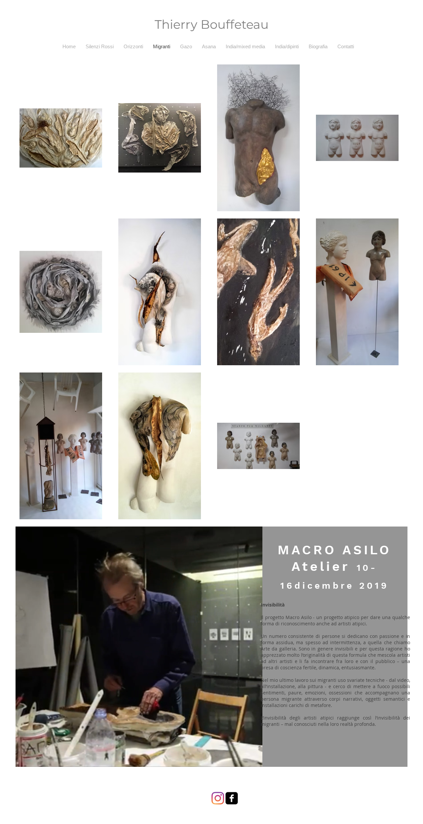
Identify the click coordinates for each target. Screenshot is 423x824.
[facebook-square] (231, 798)
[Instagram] (218, 798)
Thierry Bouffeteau (212, 24)
